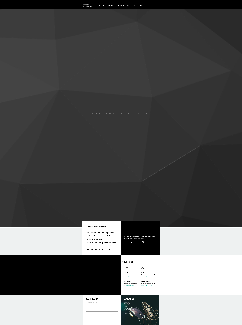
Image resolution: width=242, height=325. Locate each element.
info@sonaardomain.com (130, 309)
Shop (135, 5)
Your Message (90, 319)
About (129, 5)
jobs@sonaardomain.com (130, 313)
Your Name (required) (92, 302)
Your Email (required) (92, 307)
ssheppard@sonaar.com (128, 277)
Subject (88, 313)
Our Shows (111, 5)
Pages (141, 5)
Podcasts (102, 5)
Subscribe (120, 5)
